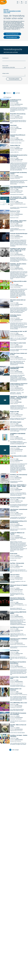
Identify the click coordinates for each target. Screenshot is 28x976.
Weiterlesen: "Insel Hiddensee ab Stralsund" (14, 631)
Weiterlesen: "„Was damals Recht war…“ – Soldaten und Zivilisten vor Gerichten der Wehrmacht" (14, 203)
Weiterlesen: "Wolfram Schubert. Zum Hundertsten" (14, 694)
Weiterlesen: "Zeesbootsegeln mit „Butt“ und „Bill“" (14, 336)
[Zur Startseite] (3, 2)
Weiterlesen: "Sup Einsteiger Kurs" (14, 655)
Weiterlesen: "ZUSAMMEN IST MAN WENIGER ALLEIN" (14, 438)
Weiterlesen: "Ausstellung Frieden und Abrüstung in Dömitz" (14, 178)
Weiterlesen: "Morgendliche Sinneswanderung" (14, 118)
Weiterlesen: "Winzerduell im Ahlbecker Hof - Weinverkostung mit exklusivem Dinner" (14, 604)
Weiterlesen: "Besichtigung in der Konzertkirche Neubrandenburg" (14, 668)
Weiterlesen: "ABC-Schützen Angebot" (14, 426)
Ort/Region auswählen (5, 73)
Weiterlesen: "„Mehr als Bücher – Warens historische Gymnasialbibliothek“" (14, 225)
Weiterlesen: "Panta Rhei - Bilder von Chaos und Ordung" (14, 729)
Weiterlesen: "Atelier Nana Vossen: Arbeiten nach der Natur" (14, 359)
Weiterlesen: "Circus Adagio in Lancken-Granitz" (14, 347)
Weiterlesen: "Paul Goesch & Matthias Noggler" (14, 502)
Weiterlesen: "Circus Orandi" (14, 129)
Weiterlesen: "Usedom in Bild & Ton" (14, 149)
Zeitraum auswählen (5, 65)
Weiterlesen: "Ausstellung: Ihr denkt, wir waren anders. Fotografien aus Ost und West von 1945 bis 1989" (14, 254)
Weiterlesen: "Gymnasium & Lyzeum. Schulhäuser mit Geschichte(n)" (14, 643)
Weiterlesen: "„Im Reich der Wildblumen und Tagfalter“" (14, 541)
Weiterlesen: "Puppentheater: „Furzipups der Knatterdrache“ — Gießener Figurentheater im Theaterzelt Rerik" (14, 402)
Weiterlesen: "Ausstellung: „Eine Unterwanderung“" (14, 478)
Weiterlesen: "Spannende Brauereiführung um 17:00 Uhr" (14, 139)
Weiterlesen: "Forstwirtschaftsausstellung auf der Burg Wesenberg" (14, 525)
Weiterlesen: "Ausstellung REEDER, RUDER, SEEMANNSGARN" (14, 374)
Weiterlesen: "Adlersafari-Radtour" (14, 579)
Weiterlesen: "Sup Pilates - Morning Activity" (14, 567)
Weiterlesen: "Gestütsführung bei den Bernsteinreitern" (14, 105)
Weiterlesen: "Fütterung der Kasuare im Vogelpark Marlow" (14, 590)
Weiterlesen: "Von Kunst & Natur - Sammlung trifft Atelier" (14, 681)
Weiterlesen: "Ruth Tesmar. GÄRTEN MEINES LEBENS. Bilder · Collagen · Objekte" (14, 490)
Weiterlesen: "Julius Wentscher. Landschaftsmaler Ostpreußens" (14, 514)
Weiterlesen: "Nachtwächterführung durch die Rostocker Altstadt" (14, 162)
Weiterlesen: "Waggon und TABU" (14, 415)
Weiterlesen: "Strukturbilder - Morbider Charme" (14, 450)
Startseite (6, 9)
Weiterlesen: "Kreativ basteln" (14, 557)
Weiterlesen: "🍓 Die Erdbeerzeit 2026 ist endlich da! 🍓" (14, 289)
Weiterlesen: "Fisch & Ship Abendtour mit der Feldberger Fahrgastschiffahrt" (14, 190)
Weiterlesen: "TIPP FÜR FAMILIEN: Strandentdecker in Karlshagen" (14, 717)
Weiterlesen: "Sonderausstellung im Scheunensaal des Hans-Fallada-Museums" (14, 388)
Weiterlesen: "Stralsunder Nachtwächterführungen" (14, 239)
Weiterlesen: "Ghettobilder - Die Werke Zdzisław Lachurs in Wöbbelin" (14, 271)
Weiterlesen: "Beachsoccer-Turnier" (14, 214)
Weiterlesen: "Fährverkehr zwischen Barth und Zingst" (14, 306)
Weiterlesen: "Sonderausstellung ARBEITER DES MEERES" (14, 618)
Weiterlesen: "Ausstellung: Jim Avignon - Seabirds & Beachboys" (14, 740)
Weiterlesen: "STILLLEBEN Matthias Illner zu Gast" (14, 706)
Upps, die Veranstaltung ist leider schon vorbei (12, 11)
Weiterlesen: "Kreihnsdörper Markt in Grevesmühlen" (14, 322)
